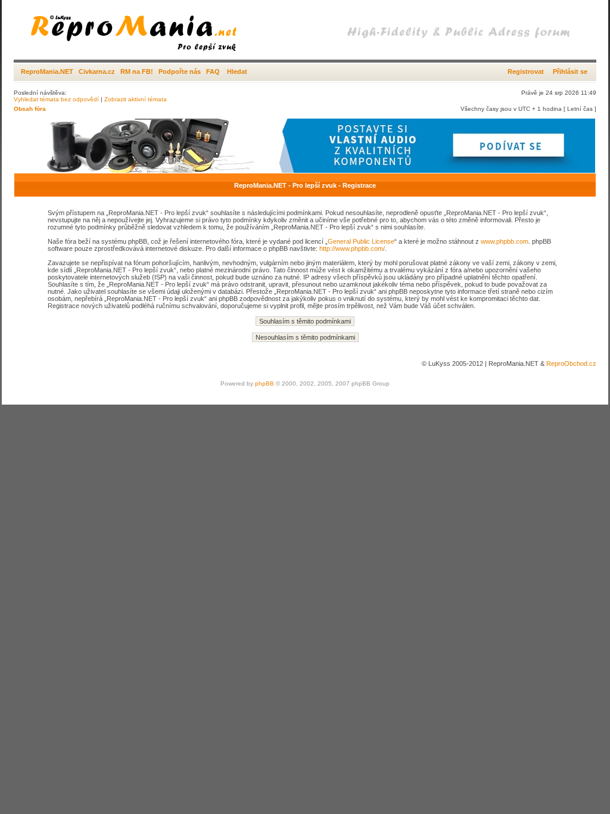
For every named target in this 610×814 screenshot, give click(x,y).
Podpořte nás (179, 71)
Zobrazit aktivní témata (135, 99)
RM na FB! (136, 71)
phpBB (264, 383)
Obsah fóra (30, 108)
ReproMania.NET (47, 71)
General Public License (361, 241)
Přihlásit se (570, 71)
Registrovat (526, 71)
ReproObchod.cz (571, 363)
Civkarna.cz (97, 71)
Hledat (237, 71)
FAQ (213, 71)
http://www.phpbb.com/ (352, 248)
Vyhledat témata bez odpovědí (56, 99)
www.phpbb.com (504, 241)
